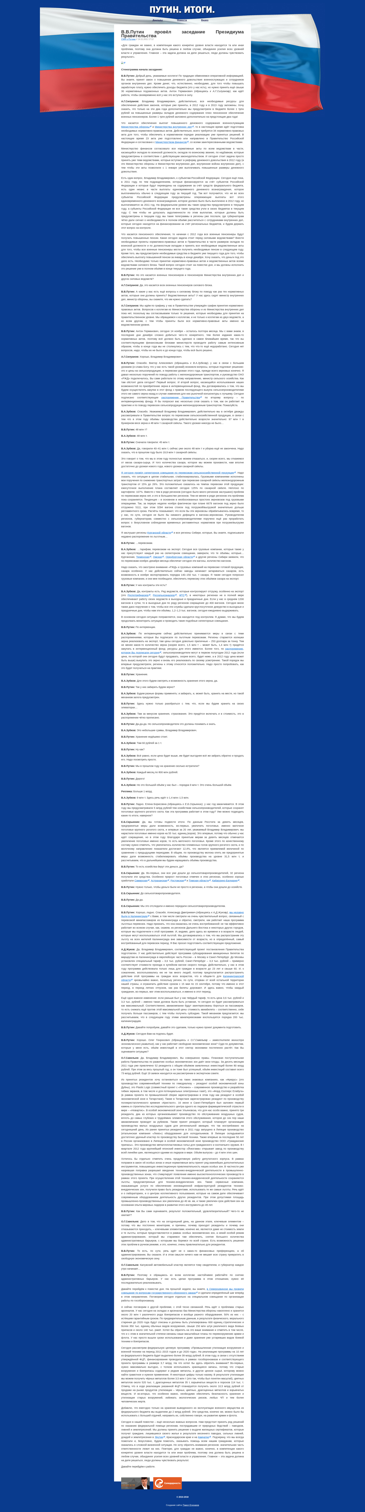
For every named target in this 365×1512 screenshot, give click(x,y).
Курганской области (159, 532)
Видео (204, 20)
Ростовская (177, 880)
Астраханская (159, 880)
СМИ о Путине (128, 39)
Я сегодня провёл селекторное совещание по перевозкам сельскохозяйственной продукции (177, 472)
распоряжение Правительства (180, 397)
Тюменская (142, 557)
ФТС (181, 595)
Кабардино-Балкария (225, 880)
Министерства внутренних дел (173, 126)
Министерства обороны (135, 126)
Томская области (199, 880)
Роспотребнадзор (138, 595)
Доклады (158, 20)
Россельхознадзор (164, 595)
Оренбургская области (179, 557)
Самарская (141, 880)
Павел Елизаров (191, 1505)
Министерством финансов (171, 142)
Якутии (159, 1437)
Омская (157, 557)
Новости (182, 20)
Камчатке (203, 1437)
